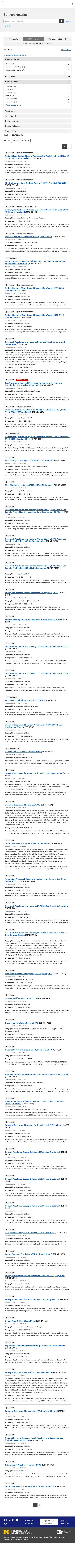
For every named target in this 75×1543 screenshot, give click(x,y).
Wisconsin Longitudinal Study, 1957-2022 (24, 700)
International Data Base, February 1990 (23, 1465)
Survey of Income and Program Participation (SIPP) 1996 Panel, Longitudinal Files (34, 726)
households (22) (11, 102)
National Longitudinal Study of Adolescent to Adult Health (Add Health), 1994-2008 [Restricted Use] (37, 437)
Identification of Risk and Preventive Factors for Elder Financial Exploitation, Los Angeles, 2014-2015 (33, 384)
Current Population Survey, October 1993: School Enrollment (32, 1206)
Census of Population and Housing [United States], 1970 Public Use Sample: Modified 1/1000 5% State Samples (35, 540)
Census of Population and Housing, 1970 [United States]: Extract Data (36, 673)
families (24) (10, 96)
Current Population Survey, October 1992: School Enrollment (32, 1179)
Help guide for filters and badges (15, 55)
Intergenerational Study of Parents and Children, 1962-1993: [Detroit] (37, 1074)
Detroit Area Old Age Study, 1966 (20, 1321)
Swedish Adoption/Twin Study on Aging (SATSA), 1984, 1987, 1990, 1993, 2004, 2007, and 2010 (36, 411)
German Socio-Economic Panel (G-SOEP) (23, 751)
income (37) (10, 89)
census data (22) (11, 99)
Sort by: (7, 140)
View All (68, 21)
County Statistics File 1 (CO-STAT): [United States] (27, 843)
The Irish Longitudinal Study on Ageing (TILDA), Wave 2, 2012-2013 (36, 183)
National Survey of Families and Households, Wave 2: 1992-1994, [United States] (34, 316)
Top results (13, 39)
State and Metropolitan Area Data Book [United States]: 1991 (32, 619)
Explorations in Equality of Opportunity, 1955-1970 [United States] (35, 1345)
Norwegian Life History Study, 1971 (21, 998)
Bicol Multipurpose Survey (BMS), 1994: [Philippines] (29, 485)
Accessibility (29, 1520)
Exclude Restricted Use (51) (15, 67)
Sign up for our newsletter (49, 1522)
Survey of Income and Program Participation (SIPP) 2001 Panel (33, 773)
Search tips (7, 26)
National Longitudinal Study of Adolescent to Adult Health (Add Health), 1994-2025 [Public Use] (37, 157)
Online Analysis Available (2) (15, 70)
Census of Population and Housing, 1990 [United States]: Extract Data (36, 906)
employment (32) (11, 93)
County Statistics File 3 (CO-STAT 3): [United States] (28, 1486)
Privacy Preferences (64, 1522)
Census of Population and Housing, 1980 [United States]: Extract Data (36, 646)
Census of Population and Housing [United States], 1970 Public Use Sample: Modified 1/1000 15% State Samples (35, 567)
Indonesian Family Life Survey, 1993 (21, 1023)
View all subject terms (13, 105)
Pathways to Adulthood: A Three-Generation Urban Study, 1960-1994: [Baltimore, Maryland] (36, 211)
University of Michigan (22, 1539)
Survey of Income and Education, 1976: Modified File (29, 1372)
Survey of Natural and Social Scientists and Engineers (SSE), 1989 (35, 1275)
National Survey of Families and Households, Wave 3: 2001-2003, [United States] (34, 289)
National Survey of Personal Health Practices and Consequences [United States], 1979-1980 (34, 1439)
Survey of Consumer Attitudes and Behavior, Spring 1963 (30, 1299)
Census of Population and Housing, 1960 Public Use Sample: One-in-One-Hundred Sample (36, 934)
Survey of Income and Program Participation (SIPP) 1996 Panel (33, 1125)
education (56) (11, 86)
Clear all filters (66, 50)
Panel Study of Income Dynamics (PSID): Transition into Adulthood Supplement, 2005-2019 (35, 262)
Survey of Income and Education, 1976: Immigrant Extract (31, 1411)
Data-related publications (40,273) (37, 44)
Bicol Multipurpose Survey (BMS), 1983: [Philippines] (29, 973)
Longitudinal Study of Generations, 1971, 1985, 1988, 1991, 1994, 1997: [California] (35, 1102)
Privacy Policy (29, 1523)
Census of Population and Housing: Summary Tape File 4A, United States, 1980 (35, 343)
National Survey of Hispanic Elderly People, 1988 (27, 1050)
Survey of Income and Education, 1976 (22, 805)
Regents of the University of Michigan (25, 1537)
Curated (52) (10, 64)
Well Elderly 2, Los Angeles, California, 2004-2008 (28, 460)
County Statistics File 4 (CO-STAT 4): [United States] (28, 1254)
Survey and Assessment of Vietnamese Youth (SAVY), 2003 (31, 592)
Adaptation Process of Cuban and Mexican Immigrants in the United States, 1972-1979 (36, 880)
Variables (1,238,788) (57, 39)
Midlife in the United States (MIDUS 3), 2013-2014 (28, 236)
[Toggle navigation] (72, 4)
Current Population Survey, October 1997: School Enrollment (32, 1152)
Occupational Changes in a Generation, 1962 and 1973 (29, 1232)
